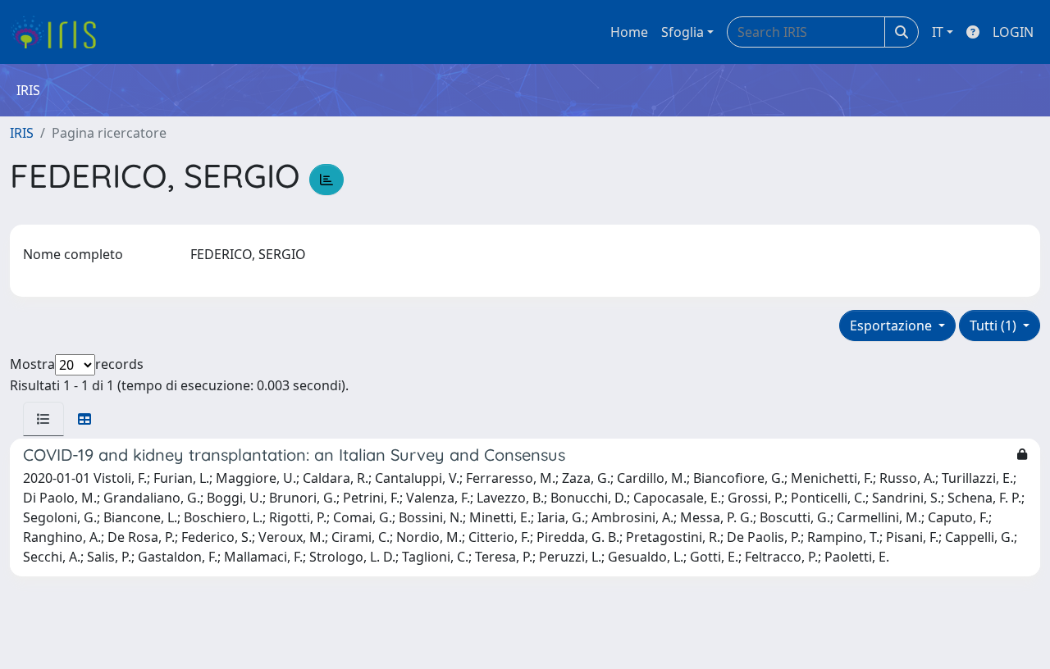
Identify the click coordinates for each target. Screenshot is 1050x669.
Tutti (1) (995, 325)
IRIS (22, 133)
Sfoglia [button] (682, 32)
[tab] (43, 419)
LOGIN (1013, 32)
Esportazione (892, 325)
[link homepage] (59, 32)
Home (629, 32)
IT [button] (937, 32)
